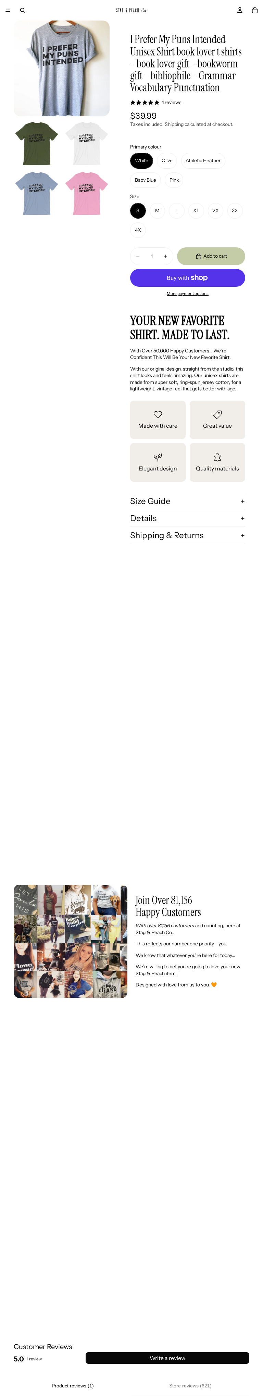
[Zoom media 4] (37, 193)
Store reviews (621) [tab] (190, 1385)
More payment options (188, 293)
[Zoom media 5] (87, 193)
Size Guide (150, 501)
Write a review (167, 1358)
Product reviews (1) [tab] (73, 1385)
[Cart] (254, 10)
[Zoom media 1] (62, 68)
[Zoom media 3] (87, 143)
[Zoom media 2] (37, 143)
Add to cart (215, 256)
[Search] (22, 10)
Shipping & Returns (166, 535)
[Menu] (8, 10)
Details (143, 518)
